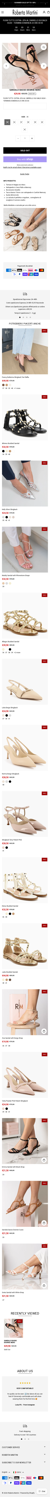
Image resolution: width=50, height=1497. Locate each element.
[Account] (44, 12)
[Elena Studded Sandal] (25, 880)
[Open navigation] (5, 12)
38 (28, 122)
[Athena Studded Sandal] (25, 417)
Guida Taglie (24, 174)
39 (35, 122)
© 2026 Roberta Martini (10, 1493)
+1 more (17, 388)
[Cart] (48, 12)
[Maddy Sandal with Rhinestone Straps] (25, 550)
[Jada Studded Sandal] (25, 946)
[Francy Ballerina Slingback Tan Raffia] (25, 351)
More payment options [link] (25, 165)
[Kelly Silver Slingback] (25, 483)
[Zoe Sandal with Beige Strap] (25, 1012)
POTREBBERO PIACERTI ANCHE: (25, 323)
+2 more (17, 653)
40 (42, 122)
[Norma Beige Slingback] (25, 748)
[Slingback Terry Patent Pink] (25, 814)
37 (21, 122)
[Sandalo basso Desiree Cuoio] (25, 1204)
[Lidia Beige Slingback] (25, 682)
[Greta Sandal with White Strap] (25, 1267)
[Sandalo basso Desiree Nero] (13, 1328)
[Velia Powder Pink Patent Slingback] (25, 1075)
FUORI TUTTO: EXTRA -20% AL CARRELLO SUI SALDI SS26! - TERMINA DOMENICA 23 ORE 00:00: (24, 99)
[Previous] (4, 4)
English (4, 1472)
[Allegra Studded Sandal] (25, 616)
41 (25, 129)
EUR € (19, 1472)
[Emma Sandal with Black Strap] (25, 1141)
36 (14, 122)
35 (7, 122)
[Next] (45, 4)
